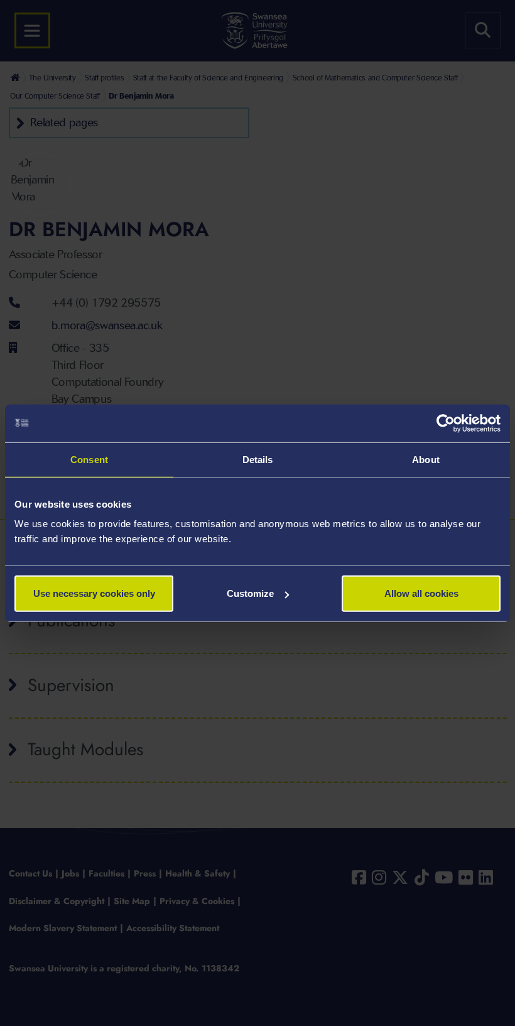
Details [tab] (257, 459)
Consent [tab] (89, 459)
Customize (250, 593)
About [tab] (426, 459)
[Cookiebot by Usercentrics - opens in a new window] (446, 422)
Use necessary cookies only (94, 593)
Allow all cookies (421, 593)
